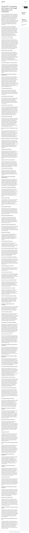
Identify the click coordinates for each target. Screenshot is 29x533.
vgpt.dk (3, 1)
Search (26, 7)
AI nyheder (25, 1)
